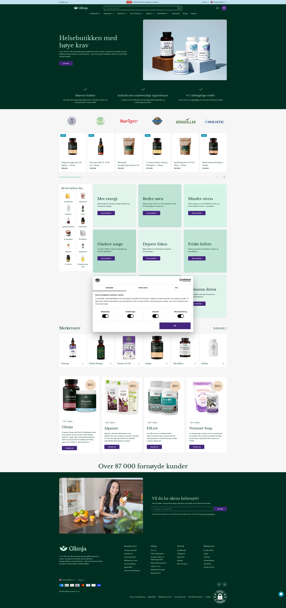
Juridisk (208, 597)
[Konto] (217, 8)
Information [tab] (143, 288)
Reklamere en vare (164, 597)
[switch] (130, 316)
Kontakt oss (63, 2)
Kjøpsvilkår (152, 597)
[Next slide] (224, 177)
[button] (220, 597)
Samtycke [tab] (109, 288)
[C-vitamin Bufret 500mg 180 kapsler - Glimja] (157, 146)
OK (175, 326)
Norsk (204, 2)
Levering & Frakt (180, 597)
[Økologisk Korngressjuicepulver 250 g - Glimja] (129, 146)
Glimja (67, 591)
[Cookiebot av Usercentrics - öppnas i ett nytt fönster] (181, 280)
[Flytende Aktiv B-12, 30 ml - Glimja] (100, 146)
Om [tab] (176, 288)
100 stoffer (195, 100)
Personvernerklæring (137, 597)
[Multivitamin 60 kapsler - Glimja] (213, 146)
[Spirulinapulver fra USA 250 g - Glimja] (185, 146)
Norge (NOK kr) (219, 2)
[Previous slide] (217, 177)
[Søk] (179, 8)
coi (78, 591)
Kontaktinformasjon (195, 597)
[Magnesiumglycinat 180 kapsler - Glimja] (72, 146)
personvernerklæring (208, 514)
